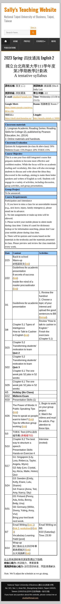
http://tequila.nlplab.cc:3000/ (46, 118)
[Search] (33, 32)
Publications (10, 47)
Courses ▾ (40, 41)
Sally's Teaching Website (30, 9)
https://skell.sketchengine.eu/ (18, 118)
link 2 (16, 528)
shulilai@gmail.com (22, 97)
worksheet (25, 528)
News (53, 41)
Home (15, 41)
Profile (27, 41)
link (27, 264)
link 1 (31, 525)
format (43, 317)
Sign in (33, 28)
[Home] (5, 41)
